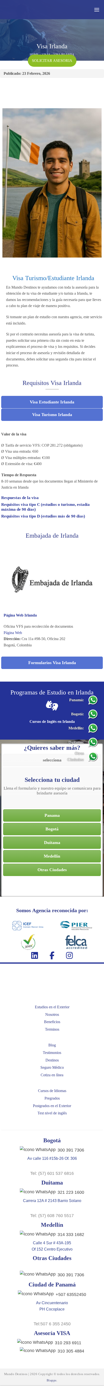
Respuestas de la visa (20, 497)
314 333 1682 (71, 1234)
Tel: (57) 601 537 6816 (52, 1173)
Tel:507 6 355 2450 (52, 1323)
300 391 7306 (71, 1150)
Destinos (52, 1060)
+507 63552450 (71, 1294)
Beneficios (52, 1022)
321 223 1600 (71, 1192)
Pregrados (52, 1098)
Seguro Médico (52, 1067)
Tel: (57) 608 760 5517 (52, 1215)
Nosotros (52, 1014)
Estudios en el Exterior (52, 1007)
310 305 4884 (71, 1351)
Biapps (52, 1380)
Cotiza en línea (52, 1075)
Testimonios (52, 1053)
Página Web (13, 633)
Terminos (52, 1029)
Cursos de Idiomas (52, 1091)
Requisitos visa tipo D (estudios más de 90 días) (43, 516)
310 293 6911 (68, 1342)
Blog (52, 1045)
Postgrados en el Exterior (52, 1106)
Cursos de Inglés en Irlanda (52, 721)
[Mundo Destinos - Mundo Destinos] (28, 10)
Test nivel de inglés (52, 1113)
